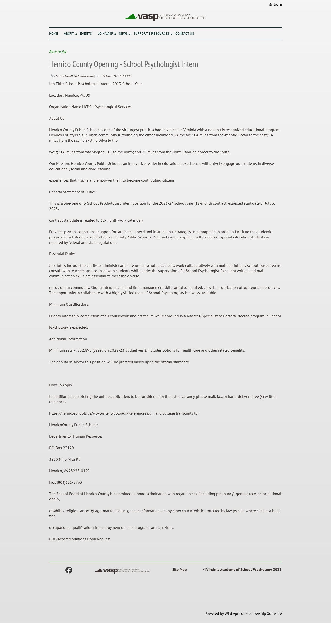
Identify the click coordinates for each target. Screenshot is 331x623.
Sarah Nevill (64, 76)
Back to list (57, 51)
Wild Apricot (234, 613)
